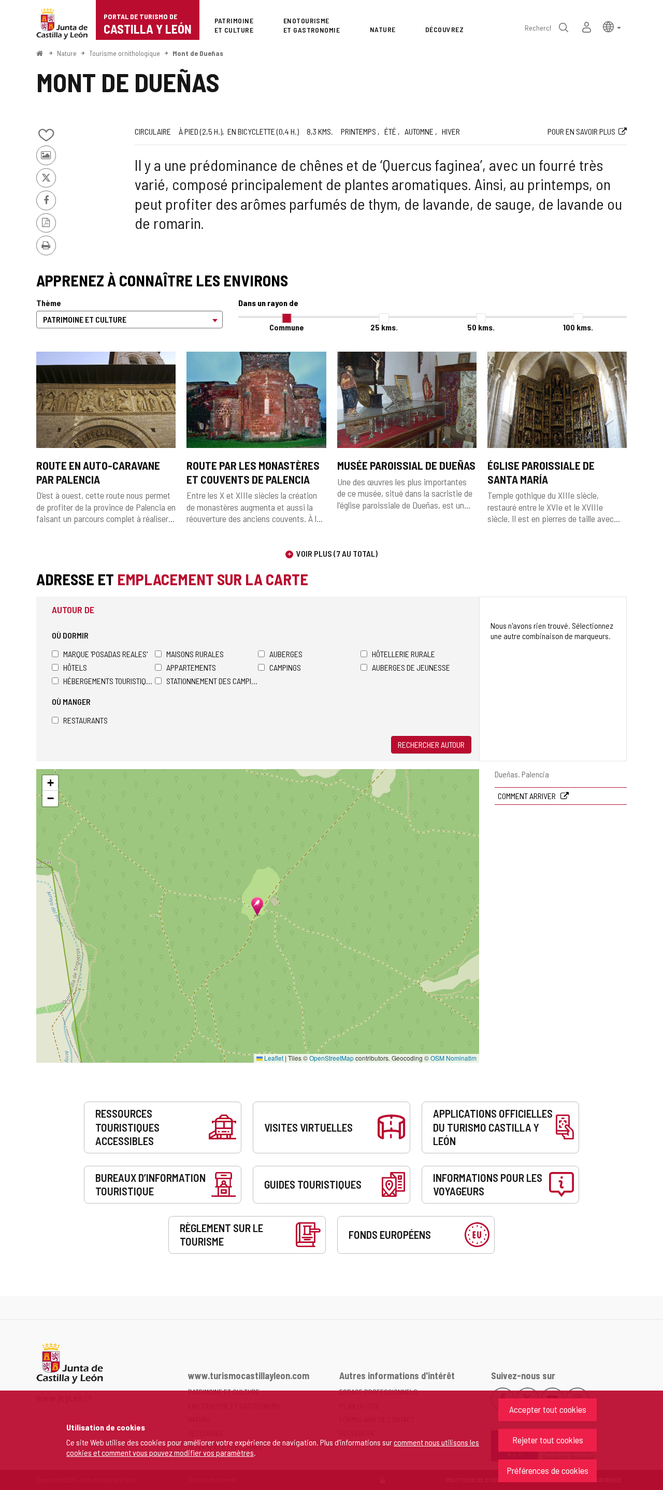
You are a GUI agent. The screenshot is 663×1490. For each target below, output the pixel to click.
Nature (67, 53)
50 (481, 327)
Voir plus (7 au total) (337, 553)
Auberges (285, 654)
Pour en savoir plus (581, 131)
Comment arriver (527, 796)
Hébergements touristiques (109, 681)
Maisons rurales (195, 654)
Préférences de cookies (547, 1470)
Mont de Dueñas (197, 53)
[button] (612, 26)
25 (384, 327)
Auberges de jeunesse (411, 667)
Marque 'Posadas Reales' (105, 654)
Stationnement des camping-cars (212, 681)
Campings (285, 667)
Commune (286, 327)
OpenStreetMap (331, 1057)
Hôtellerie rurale (403, 654)
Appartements (191, 667)
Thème (48, 303)
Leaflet (273, 1057)
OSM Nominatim (453, 1057)
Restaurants (85, 720)
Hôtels (75, 667)
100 (578, 327)
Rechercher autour (431, 744)
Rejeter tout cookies (547, 1439)
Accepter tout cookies (547, 1409)
